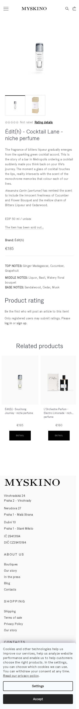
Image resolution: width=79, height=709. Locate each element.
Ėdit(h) (19, 240)
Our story (10, 571)
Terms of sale (13, 617)
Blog (7, 583)
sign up (22, 323)
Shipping (10, 611)
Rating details (44, 122)
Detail (20, 435)
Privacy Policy (13, 624)
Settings (38, 686)
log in (8, 323)
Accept (38, 699)
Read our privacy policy (21, 676)
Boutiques (11, 564)
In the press (12, 577)
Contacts (10, 589)
